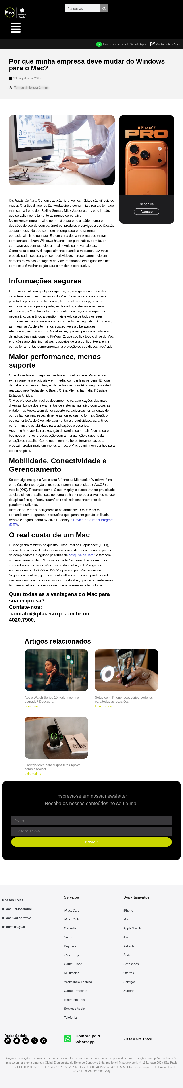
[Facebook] (16, 1040)
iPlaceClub (71, 919)
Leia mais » (33, 706)
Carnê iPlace (73, 964)
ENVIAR (91, 842)
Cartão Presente (75, 990)
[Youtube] (25, 1040)
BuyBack (70, 946)
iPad (126, 937)
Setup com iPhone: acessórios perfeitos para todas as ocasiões (124, 699)
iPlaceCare (71, 910)
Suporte (129, 990)
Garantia (70, 928)
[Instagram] (7, 1040)
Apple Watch (132, 928)
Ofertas (128, 973)
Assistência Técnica (78, 982)
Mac (126, 919)
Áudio (127, 955)
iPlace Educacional (17, 909)
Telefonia (70, 1017)
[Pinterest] (43, 1040)
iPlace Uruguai (13, 927)
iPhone (128, 910)
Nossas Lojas (12, 900)
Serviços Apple (74, 1008)
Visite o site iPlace (137, 1039)
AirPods (128, 946)
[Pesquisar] (104, 8)
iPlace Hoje (72, 955)
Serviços (129, 982)
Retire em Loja (74, 999)
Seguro (69, 937)
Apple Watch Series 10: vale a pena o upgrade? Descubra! (52, 699)
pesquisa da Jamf (81, 555)
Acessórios (131, 964)
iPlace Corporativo (16, 918)
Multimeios (71, 973)
